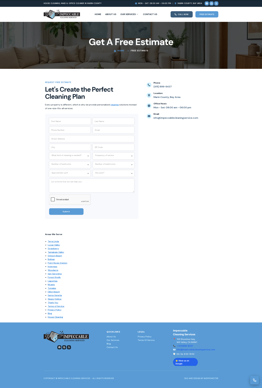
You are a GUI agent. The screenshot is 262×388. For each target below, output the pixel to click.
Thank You (53, 302)
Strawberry (53, 248)
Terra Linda (53, 241)
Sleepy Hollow (54, 299)
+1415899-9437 (185, 346)
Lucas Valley (54, 245)
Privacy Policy (54, 309)
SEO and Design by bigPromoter (201, 378)
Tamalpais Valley (56, 252)
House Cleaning (55, 317)
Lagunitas (52, 281)
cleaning (115, 104)
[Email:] (149, 116)
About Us (110, 14)
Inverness (52, 266)
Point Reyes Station (57, 263)
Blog (50, 313)
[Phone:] (149, 84)
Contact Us (150, 14)
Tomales (52, 288)
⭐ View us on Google (182, 362)
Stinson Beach (55, 255)
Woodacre (53, 270)
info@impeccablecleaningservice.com (196, 349)
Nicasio (51, 284)
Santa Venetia (55, 295)
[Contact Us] (254, 380)
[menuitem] (250, 355)
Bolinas (51, 259)
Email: (156, 114)
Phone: (157, 82)
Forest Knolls (54, 277)
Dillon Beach (54, 291)
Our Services (128, 14)
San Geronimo (55, 273)
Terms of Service (56, 306)
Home (98, 14)
